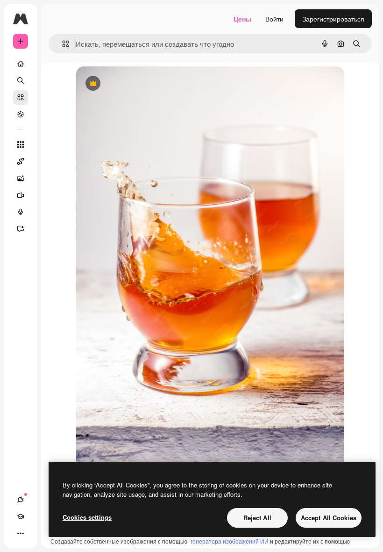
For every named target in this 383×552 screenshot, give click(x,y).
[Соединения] (20, 499)
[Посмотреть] (20, 114)
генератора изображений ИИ (230, 541)
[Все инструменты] (20, 144)
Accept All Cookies (328, 517)
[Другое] (20, 533)
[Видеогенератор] (20, 195)
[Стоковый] (20, 97)
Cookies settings (87, 517)
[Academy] (20, 516)
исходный (139, 84)
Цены (242, 18)
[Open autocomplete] (62, 43)
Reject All (257, 517)
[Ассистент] (20, 228)
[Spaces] (20, 161)
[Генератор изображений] (20, 178)
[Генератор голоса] (20, 211)
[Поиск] (20, 80)
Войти (274, 18)
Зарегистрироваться (333, 18)
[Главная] (20, 63)
